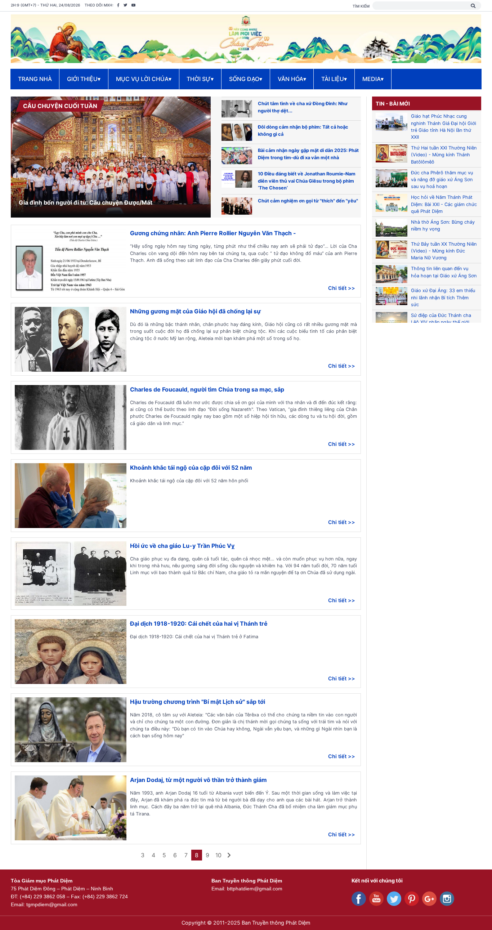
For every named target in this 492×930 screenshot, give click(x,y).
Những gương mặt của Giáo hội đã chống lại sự (195, 311)
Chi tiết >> (341, 288)
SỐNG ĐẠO (245, 78)
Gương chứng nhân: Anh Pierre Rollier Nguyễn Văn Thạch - (213, 233)
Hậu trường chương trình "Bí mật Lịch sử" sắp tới (197, 701)
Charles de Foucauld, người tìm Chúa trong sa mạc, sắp (207, 389)
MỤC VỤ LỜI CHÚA (143, 78)
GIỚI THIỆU (83, 78)
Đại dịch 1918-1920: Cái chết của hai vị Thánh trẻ (199, 623)
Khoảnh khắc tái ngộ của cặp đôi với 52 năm (191, 467)
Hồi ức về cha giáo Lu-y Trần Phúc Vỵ (182, 545)
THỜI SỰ (200, 78)
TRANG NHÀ (35, 78)
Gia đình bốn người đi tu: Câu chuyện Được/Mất (85, 202)
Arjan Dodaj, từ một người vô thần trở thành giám (198, 779)
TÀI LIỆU (334, 78)
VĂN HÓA (292, 78)
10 (218, 855)
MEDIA (373, 78)
